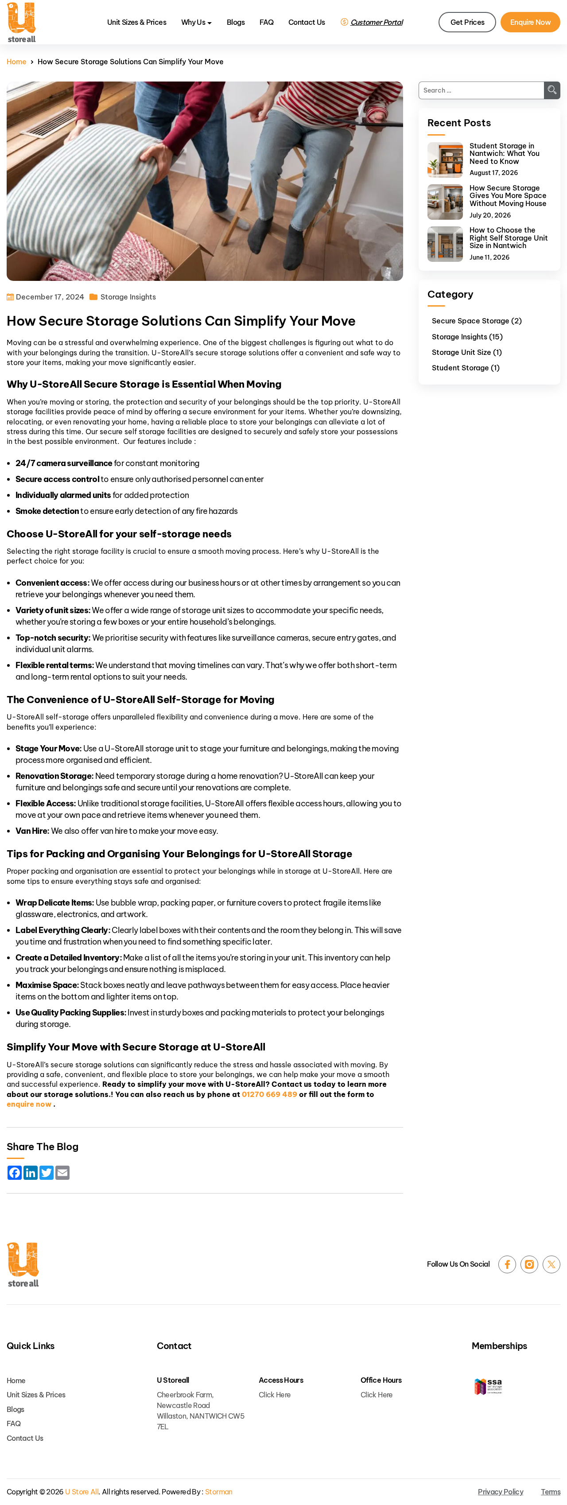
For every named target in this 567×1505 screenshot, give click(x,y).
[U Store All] (23, 1264)
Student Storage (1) (466, 367)
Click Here (275, 1394)
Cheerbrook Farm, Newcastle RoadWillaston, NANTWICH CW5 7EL (201, 1410)
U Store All (81, 1492)
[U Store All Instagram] (529, 1264)
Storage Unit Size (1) (467, 352)
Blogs (236, 22)
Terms (550, 1492)
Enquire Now (530, 22)
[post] (445, 160)
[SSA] (516, 1388)
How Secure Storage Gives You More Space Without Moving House (508, 196)
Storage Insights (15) (467, 336)
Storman (219, 1492)
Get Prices (467, 22)
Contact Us (306, 22)
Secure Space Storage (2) (477, 320)
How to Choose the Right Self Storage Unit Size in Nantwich (509, 238)
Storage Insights (128, 297)
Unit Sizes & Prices (136, 22)
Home (17, 62)
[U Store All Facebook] (507, 1264)
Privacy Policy (500, 1492)
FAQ (266, 22)
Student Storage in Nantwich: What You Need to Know (505, 154)
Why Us (193, 22)
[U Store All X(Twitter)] (551, 1264)
